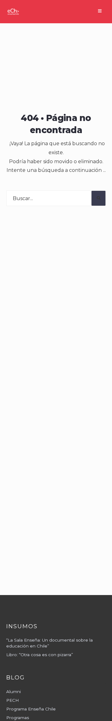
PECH (12, 700)
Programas (17, 717)
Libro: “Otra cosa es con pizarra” (39, 654)
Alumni (13, 691)
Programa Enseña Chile (31, 708)
